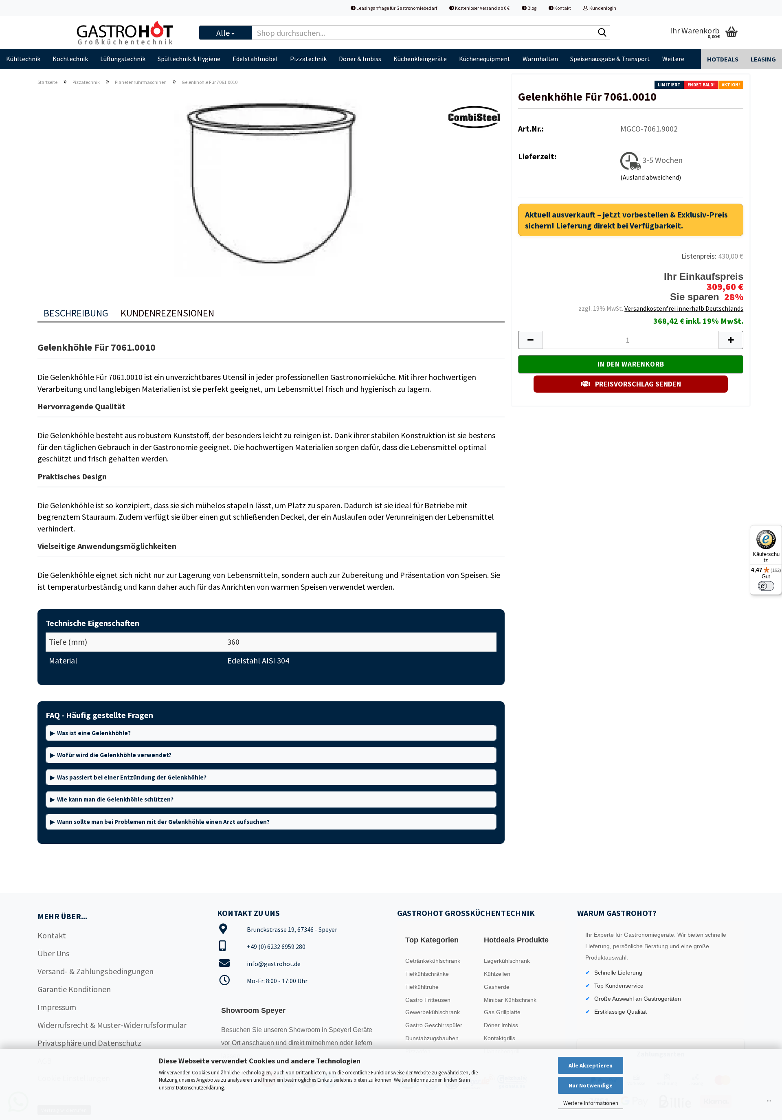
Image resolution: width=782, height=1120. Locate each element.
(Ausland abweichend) (650, 177)
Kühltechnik (23, 59)
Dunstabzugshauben (432, 1038)
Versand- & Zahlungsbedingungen (95, 971)
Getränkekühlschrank (432, 960)
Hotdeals (722, 59)
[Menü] (769, 1103)
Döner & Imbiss (360, 59)
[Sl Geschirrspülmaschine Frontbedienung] (271, 183)
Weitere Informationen (590, 1103)
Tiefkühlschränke (427, 974)
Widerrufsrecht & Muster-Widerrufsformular (112, 1025)
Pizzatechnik (308, 59)
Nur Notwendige (591, 1085)
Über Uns (53, 953)
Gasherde (497, 987)
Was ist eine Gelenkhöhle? (94, 733)
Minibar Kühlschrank (510, 1000)
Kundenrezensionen (167, 313)
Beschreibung (76, 313)
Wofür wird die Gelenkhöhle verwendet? (114, 755)
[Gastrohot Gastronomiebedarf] (130, 32)
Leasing (763, 59)
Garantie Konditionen (74, 989)
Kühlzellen (497, 974)
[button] (530, 340)
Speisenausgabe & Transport (610, 59)
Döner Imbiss (501, 1025)
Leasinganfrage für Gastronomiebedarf (396, 8)
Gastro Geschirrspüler (433, 1025)
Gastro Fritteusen (427, 1000)
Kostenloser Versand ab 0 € (482, 8)
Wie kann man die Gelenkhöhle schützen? (115, 799)
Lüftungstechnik (122, 59)
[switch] (766, 586)
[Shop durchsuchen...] (602, 33)
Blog (531, 8)
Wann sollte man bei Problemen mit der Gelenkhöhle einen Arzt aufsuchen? (163, 822)
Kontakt (562, 8)
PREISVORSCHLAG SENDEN (637, 384)
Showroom (305, 1029)
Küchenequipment (484, 59)
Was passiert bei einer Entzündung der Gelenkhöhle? (131, 777)
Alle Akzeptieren (591, 1065)
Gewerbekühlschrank (432, 1012)
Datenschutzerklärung (200, 1087)
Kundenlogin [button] (602, 8)
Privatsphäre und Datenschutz (89, 1043)
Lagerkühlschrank (507, 960)
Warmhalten (540, 59)
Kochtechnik (70, 59)
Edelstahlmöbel (255, 59)
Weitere (673, 59)
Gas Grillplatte (502, 1012)
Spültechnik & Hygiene (189, 59)
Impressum (56, 1007)
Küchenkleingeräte (420, 59)
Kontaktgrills (499, 1038)
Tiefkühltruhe (422, 987)
